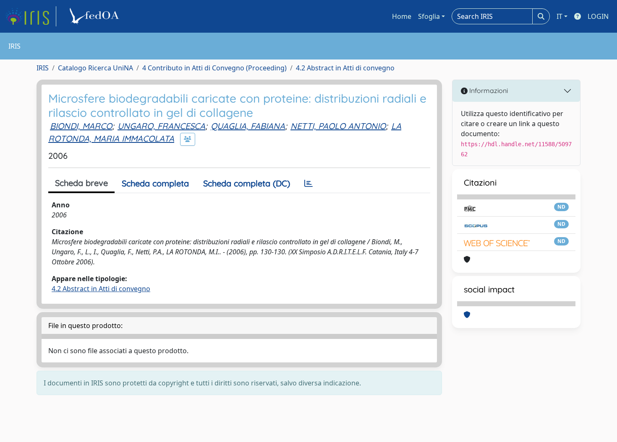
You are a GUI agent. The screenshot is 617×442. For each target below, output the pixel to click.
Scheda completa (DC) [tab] (246, 183)
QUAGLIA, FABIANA (248, 126)
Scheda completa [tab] (155, 183)
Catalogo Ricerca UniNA (95, 67)
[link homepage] (30, 16)
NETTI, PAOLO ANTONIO (338, 126)
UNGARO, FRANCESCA (161, 126)
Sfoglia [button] (429, 16)
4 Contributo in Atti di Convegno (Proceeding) (214, 67)
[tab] (308, 183)
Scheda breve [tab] (81, 183)
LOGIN (598, 16)
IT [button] (559, 16)
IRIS (43, 67)
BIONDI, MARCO (81, 126)
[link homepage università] (95, 16)
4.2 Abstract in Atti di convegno (345, 67)
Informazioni (488, 90)
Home (401, 16)
